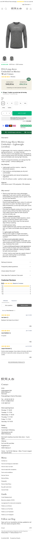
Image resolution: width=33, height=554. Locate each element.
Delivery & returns (6, 262)
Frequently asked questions (9, 266)
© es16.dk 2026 (5, 538)
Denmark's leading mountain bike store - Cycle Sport (15, 437)
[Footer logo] (7, 379)
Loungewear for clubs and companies (11, 503)
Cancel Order (4, 490)
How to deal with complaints (8, 469)
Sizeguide (4, 481)
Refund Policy (5, 478)
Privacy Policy (4, 532)
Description (4, 137)
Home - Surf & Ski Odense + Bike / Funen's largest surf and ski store (16, 451)
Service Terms (5, 475)
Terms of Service (15, 532)
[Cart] (30, 9)
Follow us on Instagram (7, 514)
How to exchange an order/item (9, 463)
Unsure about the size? (8, 271)
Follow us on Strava (6, 506)
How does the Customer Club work (12, 275)
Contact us (4, 461)
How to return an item (7, 466)
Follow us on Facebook (7, 511)
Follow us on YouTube (7, 509)
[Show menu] (2, 9)
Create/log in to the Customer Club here (16, 87)
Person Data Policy (6, 484)
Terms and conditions (7, 472)
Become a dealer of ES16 (7, 500)
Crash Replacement (6, 497)
